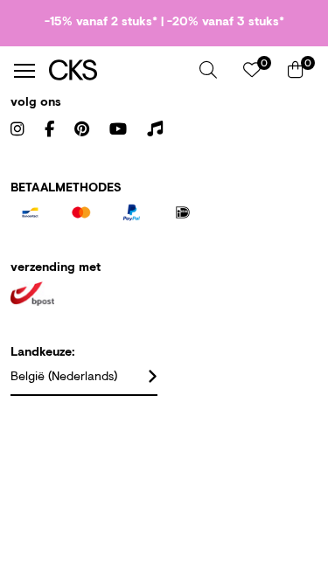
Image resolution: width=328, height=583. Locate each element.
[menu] (24, 70)
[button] (208, 69)
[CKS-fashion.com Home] (117, 70)
